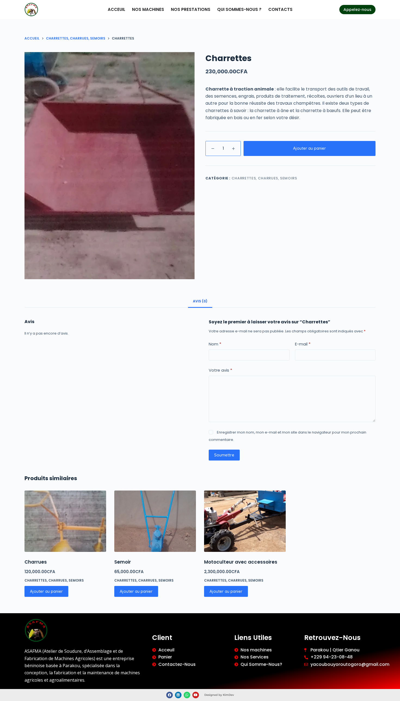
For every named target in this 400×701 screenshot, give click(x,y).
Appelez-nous (357, 9)
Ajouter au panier (309, 148)
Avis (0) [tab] (200, 301)
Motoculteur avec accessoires (240, 562)
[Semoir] (155, 521)
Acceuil (116, 9)
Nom (215, 344)
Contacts (280, 9)
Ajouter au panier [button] (46, 591)
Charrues (35, 562)
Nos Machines (148, 9)
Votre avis (220, 370)
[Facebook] (169, 695)
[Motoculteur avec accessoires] (245, 521)
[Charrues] (65, 521)
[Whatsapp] (187, 695)
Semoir (122, 562)
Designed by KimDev (219, 695)
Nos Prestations (190, 9)
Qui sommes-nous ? (239, 9)
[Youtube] (195, 695)
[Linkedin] (178, 695)
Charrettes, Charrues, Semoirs (264, 178)
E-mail (302, 344)
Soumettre (224, 455)
